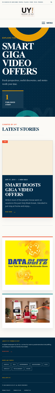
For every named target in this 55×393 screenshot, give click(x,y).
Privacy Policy (6, 390)
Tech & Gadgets (18, 368)
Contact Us (27, 390)
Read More (8, 211)
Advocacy (7, 368)
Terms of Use (17, 390)
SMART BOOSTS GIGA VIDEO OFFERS (22, 189)
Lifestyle (6, 364)
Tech (14, 364)
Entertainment (24, 364)
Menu (49, 22)
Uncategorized (36, 364)
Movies (28, 368)
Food (46, 364)
